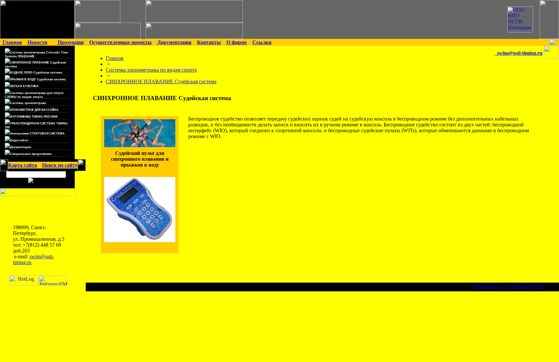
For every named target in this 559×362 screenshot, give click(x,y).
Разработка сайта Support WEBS (508, 286)
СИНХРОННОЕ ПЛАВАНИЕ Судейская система (161, 81)
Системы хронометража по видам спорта (151, 70)
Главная (114, 58)
